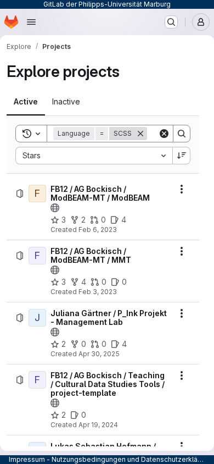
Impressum (27, 459)
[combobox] (93, 155)
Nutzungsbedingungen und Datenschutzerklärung (132, 459)
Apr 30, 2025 (99, 354)
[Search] (181, 133)
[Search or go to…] (171, 22)
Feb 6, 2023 (97, 229)
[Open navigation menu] (31, 22)
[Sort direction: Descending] (181, 155)
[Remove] (140, 133)
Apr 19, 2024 (98, 425)
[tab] (26, 101)
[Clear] (164, 133)
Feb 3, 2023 (97, 292)
